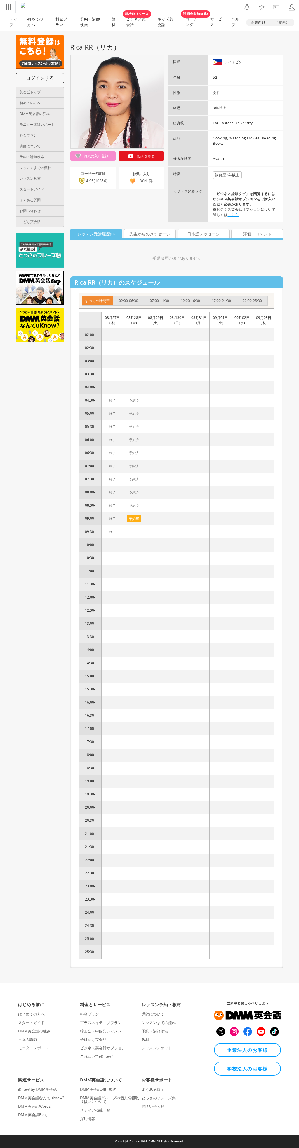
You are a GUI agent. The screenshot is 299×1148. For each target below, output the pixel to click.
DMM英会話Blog (32, 1114)
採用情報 (87, 1118)
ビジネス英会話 (137, 20)
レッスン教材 (30, 178)
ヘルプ (235, 21)
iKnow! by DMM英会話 (37, 1089)
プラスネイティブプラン (101, 1022)
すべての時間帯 (97, 300)
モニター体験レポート (37, 124)
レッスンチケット (157, 1048)
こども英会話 (30, 221)
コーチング (194, 20)
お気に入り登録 (95, 155)
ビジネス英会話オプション (103, 1048)
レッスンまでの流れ (35, 167)
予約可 (134, 518)
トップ (13, 21)
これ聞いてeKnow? (96, 1056)
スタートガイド (32, 189)
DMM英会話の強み (35, 113)
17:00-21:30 (221, 300)
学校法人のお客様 (247, 1068)
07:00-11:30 (159, 300)
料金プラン (61, 21)
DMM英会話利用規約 (98, 1089)
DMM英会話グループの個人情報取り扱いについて (109, 1099)
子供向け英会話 (93, 1039)
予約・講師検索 (90, 21)
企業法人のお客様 (247, 1050)
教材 (114, 21)
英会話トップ (30, 92)
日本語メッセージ (203, 234)
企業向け (258, 22)
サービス (216, 21)
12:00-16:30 (190, 300)
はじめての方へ (31, 1014)
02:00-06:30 (128, 300)
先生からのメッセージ (149, 234)
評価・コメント (257, 234)
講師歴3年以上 (227, 174)
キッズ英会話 (165, 21)
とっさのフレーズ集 (159, 1097)
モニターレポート (33, 1048)
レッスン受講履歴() (96, 234)
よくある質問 (30, 200)
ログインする (40, 78)
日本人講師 (27, 1039)
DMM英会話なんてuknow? (41, 1097)
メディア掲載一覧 (95, 1110)
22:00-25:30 (252, 300)
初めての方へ (30, 102)
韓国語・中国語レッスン (101, 1031)
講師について (30, 146)
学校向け (282, 22)
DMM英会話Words (34, 1106)
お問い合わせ (30, 210)
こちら (233, 214)
